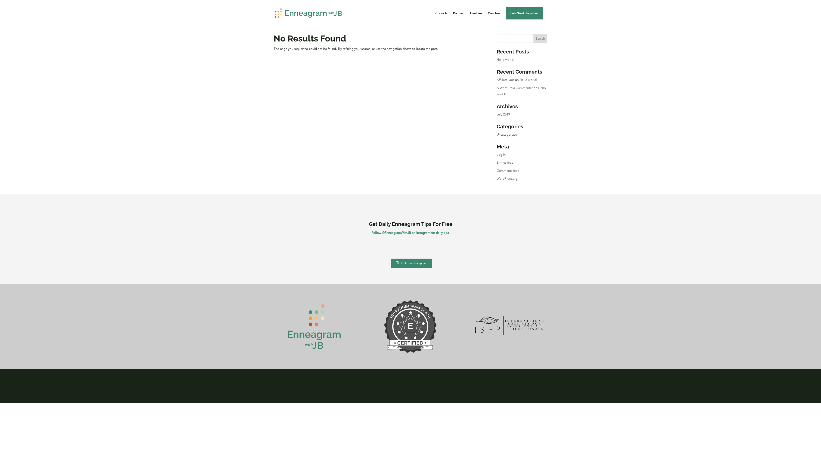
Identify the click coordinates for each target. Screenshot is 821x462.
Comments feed (508, 171)
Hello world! (505, 60)
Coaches (494, 13)
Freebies (476, 13)
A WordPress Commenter (515, 88)
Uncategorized (507, 134)
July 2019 (503, 114)
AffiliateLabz (505, 80)
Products (441, 13)
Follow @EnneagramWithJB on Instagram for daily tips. (411, 233)
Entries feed (505, 162)
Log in (501, 155)
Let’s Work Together (524, 13)
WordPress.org (507, 178)
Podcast (459, 13)
